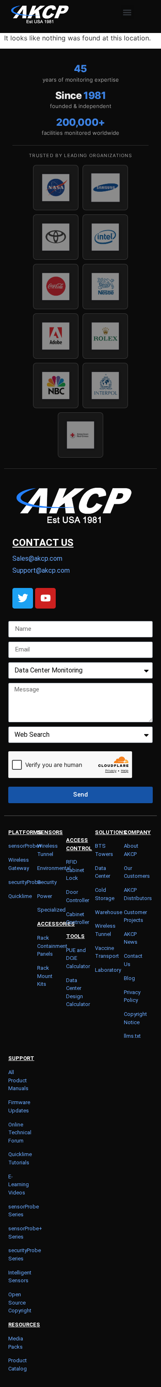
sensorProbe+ (25, 846)
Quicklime (20, 896)
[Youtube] (45, 598)
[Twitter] (22, 598)
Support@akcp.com (41, 570)
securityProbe (24, 882)
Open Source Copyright (19, 1302)
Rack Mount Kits (44, 976)
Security (47, 882)
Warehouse (108, 912)
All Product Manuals (18, 1080)
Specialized (51, 910)
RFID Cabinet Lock (75, 870)
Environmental (54, 868)
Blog (129, 978)
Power (44, 896)
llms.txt (132, 1036)
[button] (127, 12)
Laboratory (108, 970)
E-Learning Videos (18, 1184)
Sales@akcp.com (37, 558)
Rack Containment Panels (52, 946)
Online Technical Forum (19, 1132)
